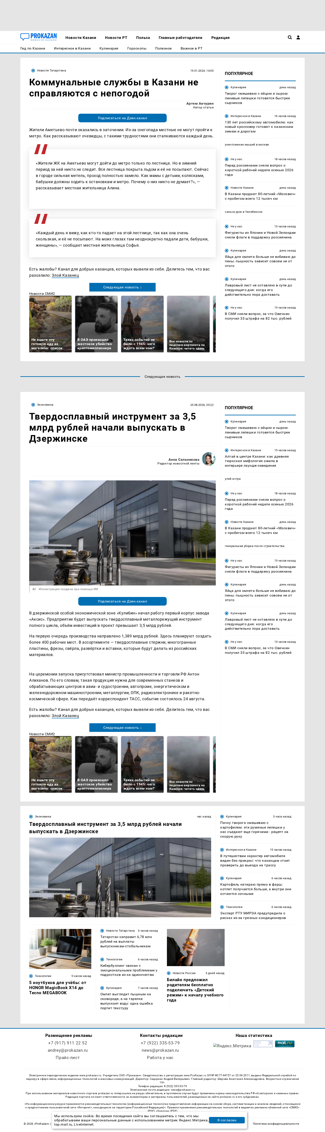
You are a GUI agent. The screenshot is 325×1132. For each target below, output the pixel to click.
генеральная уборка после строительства (254, 546)
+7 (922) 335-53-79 (160, 1043)
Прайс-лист (68, 1057)
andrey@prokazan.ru (68, 1050)
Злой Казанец (65, 275)
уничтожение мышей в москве (247, 144)
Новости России (184, 973)
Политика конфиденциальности (276, 1123)
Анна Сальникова (183, 459)
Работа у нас (160, 1057)
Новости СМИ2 (42, 294)
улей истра (233, 478)
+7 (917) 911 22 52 (67, 1043)
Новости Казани (242, 187)
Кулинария (238, 87)
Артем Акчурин (200, 103)
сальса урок (233, 211)
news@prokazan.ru (160, 1050)
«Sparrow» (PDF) (166, 1111)
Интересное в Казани (246, 115)
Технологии (234, 907)
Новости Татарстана (51, 70)
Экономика (45, 404)
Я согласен (226, 1120)
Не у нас (236, 159)
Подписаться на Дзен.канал (122, 118)
